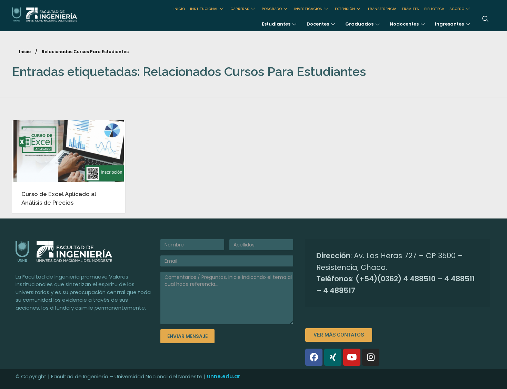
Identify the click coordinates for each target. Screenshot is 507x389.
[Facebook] (313, 357)
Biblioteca (434, 8)
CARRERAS (239, 8)
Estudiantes (276, 24)
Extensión (345, 8)
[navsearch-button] (485, 19)
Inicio (25, 52)
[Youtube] (351, 357)
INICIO (179, 8)
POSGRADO (272, 8)
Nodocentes (404, 24)
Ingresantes (449, 24)
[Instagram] (370, 357)
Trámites (410, 8)
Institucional (204, 8)
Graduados (359, 24)
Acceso (456, 8)
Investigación (308, 8)
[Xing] (332, 357)
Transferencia (381, 8)
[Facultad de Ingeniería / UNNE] (58, 14)
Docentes (318, 24)
